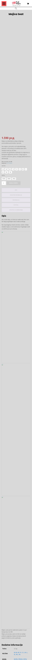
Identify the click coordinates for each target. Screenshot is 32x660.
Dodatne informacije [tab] (16, 195)
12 (22, 652)
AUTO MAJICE (9, 163)
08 (18, 652)
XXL (17, 654)
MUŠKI (16, 659)
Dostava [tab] (16, 205)
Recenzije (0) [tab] (16, 200)
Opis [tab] (16, 190)
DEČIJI (25, 659)
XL (14, 654)
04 (14, 652)
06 (16, 652)
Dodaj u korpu (13, 183)
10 (20, 652)
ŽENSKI (20, 659)
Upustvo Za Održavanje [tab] (16, 210)
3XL (20, 654)
